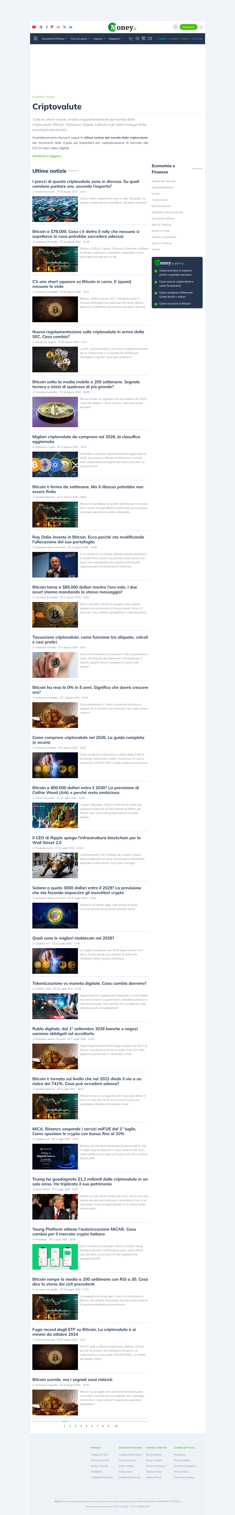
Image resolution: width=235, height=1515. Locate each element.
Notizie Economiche (164, 237)
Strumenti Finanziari (130, 1447)
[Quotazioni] (131, 38)
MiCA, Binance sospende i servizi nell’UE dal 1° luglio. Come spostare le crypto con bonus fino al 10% (84, 1131)
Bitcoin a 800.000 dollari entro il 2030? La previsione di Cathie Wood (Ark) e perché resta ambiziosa (85, 790)
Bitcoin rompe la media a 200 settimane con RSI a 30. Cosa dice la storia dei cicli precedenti (90, 1281)
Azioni (156, 193)
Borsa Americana (155, 1466)
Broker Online (126, 1466)
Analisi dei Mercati (164, 181)
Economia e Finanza (43, 96)
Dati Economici (161, 206)
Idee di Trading (161, 224)
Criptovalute (160, 199)
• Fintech (174, 38)
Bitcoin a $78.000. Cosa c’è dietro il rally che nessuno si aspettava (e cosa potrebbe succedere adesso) (85, 234)
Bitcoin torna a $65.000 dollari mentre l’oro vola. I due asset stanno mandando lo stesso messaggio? (84, 589)
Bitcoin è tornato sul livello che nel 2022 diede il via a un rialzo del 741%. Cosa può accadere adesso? (86, 1081)
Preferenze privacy (184, 1477)
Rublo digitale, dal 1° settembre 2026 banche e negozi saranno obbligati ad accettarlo (85, 1031)
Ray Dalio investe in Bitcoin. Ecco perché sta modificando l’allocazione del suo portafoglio (88, 539)
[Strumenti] (143, 38)
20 (116, 1425)
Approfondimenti (162, 187)
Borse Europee (154, 1460)
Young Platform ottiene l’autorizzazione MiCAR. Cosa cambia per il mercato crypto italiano (84, 1231)
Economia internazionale (167, 212)
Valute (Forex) (154, 1477)
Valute (156, 249)
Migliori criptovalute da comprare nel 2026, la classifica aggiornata (86, 439)
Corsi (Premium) (127, 1460)
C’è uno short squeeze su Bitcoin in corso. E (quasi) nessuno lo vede (81, 284)
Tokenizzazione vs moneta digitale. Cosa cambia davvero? (89, 983)
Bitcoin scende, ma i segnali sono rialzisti (72, 1379)
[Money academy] (137, 38)
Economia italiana (163, 218)
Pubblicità (96, 1471)
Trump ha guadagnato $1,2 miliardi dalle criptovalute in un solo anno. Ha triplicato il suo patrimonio (90, 1181)
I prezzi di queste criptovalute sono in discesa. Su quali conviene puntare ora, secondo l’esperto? (85, 184)
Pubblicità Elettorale (102, 1477)
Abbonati (189, 27)
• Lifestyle (197, 38)
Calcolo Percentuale (130, 1477)
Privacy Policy (181, 1471)
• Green (185, 38)
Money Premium (100, 1460)
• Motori (162, 38)
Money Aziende (99, 1466)
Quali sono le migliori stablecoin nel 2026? (73, 938)
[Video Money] (150, 38)
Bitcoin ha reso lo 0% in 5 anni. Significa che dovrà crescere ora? (90, 690)
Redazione (179, 1454)
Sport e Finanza (162, 243)
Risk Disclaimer (182, 1460)
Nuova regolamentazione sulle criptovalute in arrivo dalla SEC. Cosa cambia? (88, 334)
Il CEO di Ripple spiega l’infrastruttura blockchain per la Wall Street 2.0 (86, 840)
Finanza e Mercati (156, 1447)
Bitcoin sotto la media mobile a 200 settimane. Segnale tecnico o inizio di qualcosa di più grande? (86, 384)
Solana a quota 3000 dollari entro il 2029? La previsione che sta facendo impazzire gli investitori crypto (86, 890)
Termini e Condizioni (185, 1466)
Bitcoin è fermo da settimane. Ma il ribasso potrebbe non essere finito (87, 489)
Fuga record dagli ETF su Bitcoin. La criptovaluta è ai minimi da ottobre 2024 (84, 1332)
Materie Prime (161, 230)
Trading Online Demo (130, 1454)
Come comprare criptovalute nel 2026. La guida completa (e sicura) (88, 740)
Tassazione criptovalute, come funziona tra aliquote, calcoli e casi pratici (90, 639)
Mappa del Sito (99, 1454)
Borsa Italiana (154, 1454)
